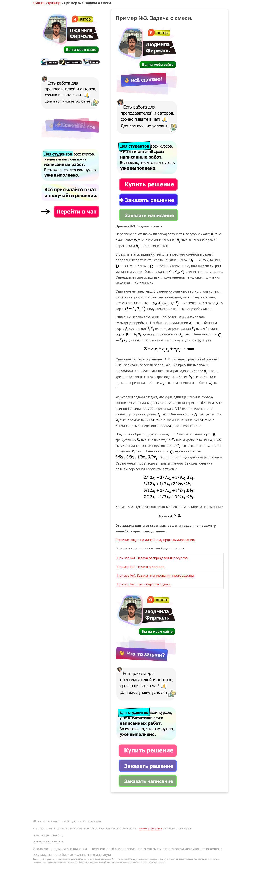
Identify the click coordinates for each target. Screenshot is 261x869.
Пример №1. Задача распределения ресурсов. (153, 558)
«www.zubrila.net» (150, 828)
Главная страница (47, 3)
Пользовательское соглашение (48, 835)
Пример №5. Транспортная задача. (144, 584)
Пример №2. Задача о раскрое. (141, 567)
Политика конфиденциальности (48, 841)
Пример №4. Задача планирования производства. (156, 575)
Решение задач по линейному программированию (155, 540)
